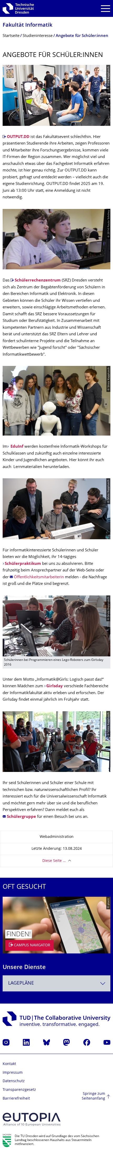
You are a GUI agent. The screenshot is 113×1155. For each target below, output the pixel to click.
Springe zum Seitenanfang (93, 1096)
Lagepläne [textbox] (21, 983)
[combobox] (56, 983)
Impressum (13, 1073)
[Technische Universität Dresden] (18, 8)
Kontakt (9, 1064)
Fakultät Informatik (27, 25)
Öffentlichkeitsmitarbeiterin (39, 577)
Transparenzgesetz (19, 1090)
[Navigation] (105, 8)
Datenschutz (14, 1081)
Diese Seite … (54, 861)
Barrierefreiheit (16, 1098)
